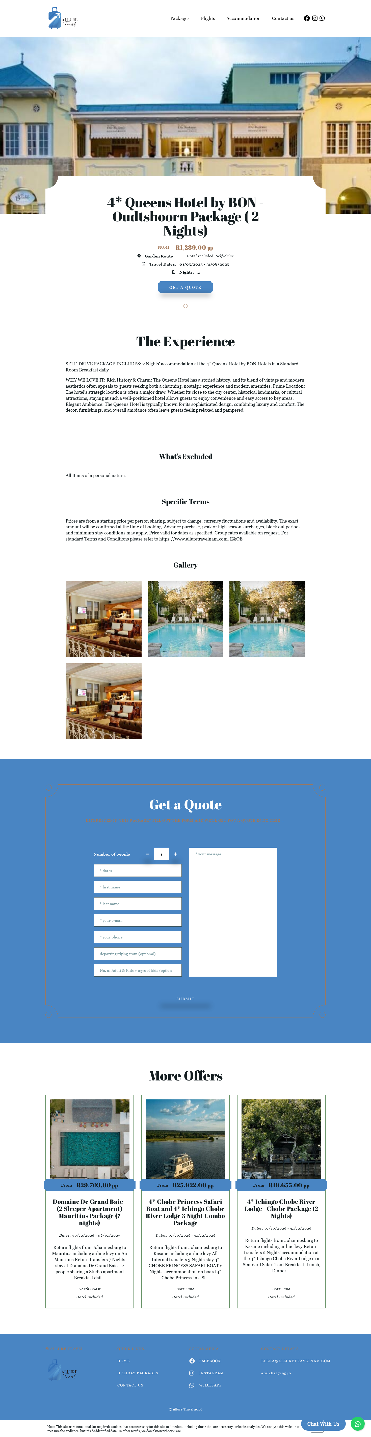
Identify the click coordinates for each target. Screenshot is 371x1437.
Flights (208, 18)
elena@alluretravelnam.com (293, 1361)
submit (185, 999)
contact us (130, 1385)
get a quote (185, 287)
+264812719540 (276, 1373)
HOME (123, 1361)
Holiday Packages (137, 1373)
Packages (180, 18)
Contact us (283, 18)
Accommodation (243, 18)
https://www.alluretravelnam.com (193, 538)
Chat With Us (323, 1424)
